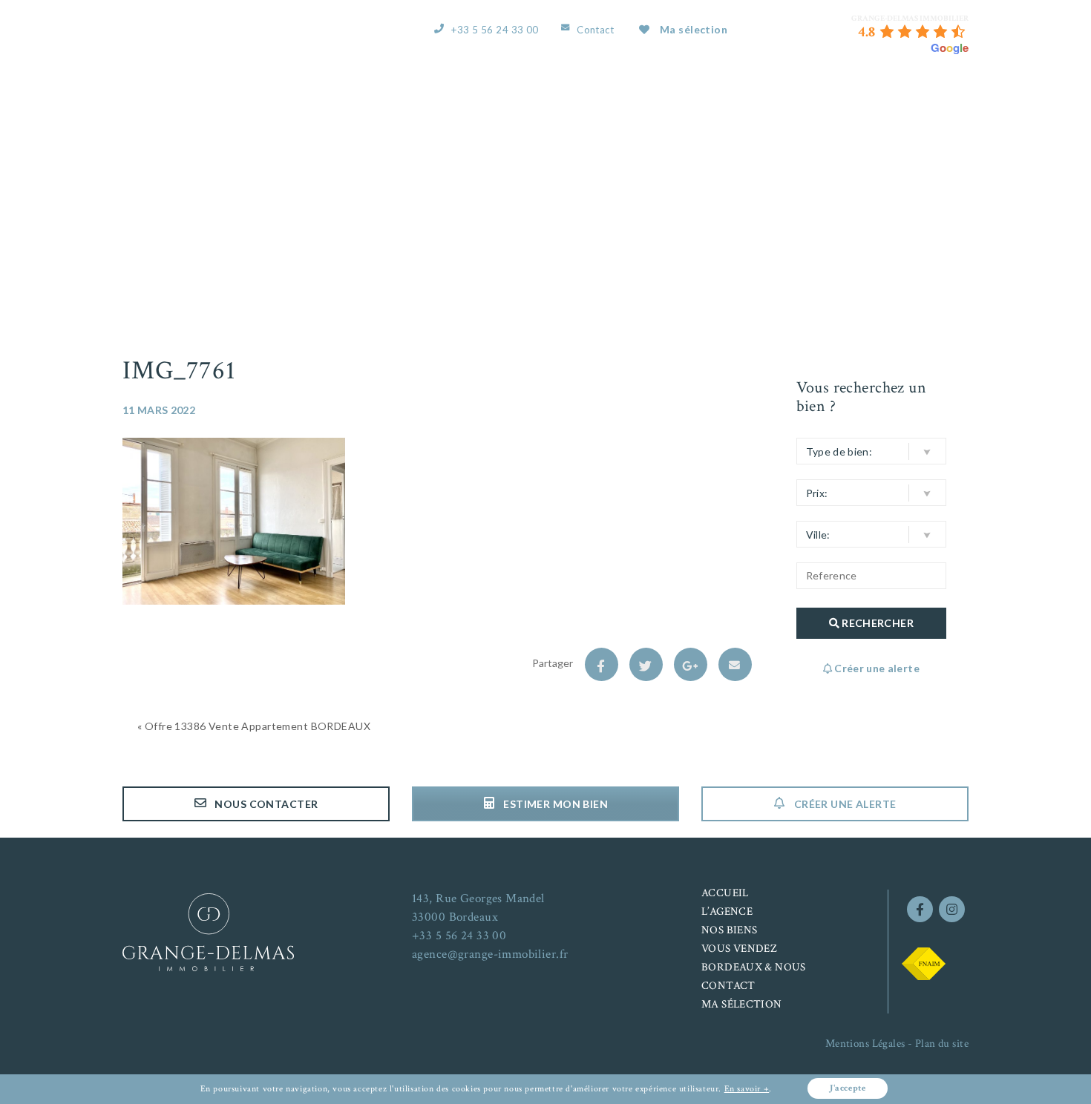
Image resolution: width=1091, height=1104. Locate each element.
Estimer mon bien (554, 804)
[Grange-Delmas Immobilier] (207, 37)
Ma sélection (693, 29)
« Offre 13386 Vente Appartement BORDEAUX (253, 726)
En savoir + (747, 1088)
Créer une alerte (843, 804)
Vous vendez (718, 98)
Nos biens (632, 98)
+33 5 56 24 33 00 (494, 30)
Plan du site (942, 1043)
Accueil (486, 98)
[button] (871, 451)
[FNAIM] (924, 962)
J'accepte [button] (847, 1088)
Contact (595, 30)
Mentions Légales (865, 1043)
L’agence (557, 98)
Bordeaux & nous (831, 98)
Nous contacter (265, 804)
